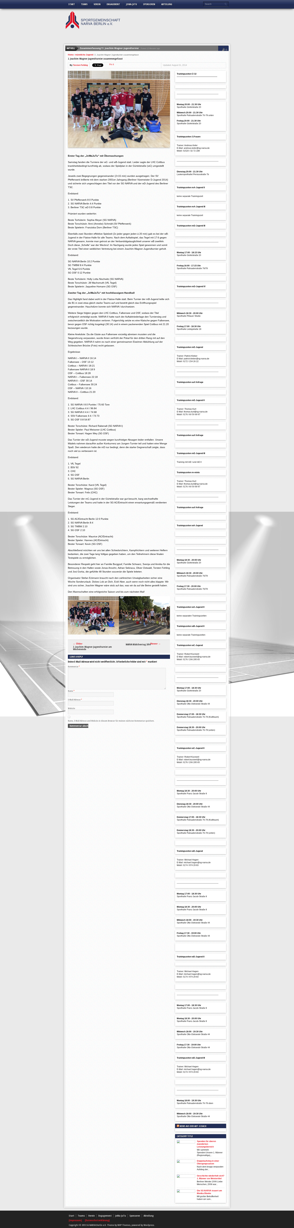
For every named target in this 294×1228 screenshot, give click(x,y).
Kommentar (74, 666)
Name (71, 691)
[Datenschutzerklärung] (97, 1220)
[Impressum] (75, 1220)
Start (71, 4)
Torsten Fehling (80, 65)
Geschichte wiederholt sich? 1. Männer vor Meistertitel (210, 1177)
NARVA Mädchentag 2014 (138, 644)
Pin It (111, 64)
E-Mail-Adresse (75, 699)
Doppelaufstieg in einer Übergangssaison (208, 1162)
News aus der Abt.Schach (193, 1126)
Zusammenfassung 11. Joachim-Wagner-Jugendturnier (109, 48)
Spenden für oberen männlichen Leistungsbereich (206, 1144)
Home (71, 55)
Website (71, 708)
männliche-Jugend (84, 55)
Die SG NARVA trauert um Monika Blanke (209, 1192)
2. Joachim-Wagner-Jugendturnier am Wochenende (92, 648)
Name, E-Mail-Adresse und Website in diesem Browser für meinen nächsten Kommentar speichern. (111, 720)
